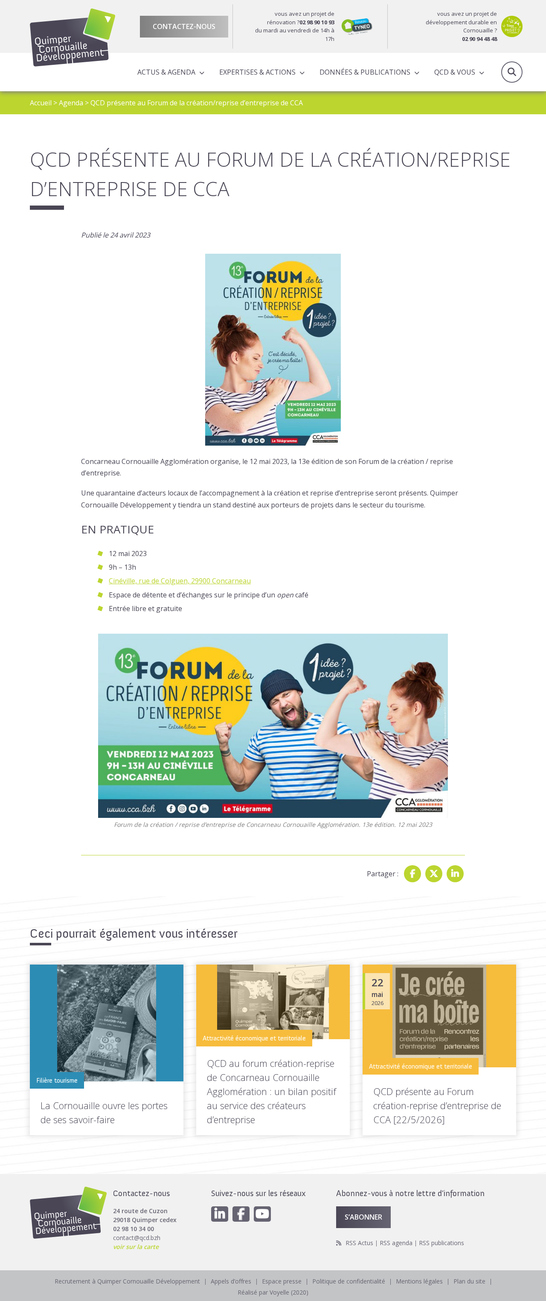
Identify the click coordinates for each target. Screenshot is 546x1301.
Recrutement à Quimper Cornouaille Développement (127, 1281)
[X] (433, 873)
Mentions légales (419, 1281)
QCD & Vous (454, 72)
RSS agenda (396, 1243)
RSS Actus (359, 1243)
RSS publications (441, 1243)
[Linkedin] (455, 873)
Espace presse (282, 1281)
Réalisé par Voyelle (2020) (273, 1292)
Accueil (41, 102)
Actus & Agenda (166, 72)
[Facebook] (412, 873)
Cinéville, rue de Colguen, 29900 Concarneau (180, 580)
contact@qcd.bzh (136, 1238)
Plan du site (469, 1281)
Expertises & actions (257, 72)
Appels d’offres (231, 1281)
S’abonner (363, 1217)
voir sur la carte (136, 1247)
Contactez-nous (184, 26)
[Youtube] (262, 1214)
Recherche (512, 72)
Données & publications (364, 72)
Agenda (71, 102)
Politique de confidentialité (348, 1281)
